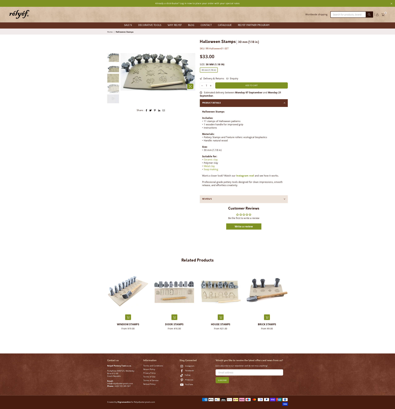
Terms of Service (151, 380)
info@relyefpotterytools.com (120, 383)
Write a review (244, 226)
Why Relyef (175, 25)
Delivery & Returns (213, 78)
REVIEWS (207, 199)
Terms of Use (149, 376)
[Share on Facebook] (146, 110)
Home (110, 32)
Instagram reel (245, 175)
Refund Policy (149, 384)
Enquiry (233, 78)
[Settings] (377, 14)
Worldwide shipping (316, 14)
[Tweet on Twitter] (150, 110)
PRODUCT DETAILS (211, 103)
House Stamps (220, 324)
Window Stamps (128, 324)
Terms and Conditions (153, 365)
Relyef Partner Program (254, 25)
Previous (123, 72)
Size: (212, 64)
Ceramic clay (211, 159)
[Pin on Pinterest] (155, 110)
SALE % (128, 25)
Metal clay (209, 166)
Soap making (211, 169)
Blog (191, 25)
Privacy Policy (149, 373)
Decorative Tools (149, 25)
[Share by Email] (163, 110)
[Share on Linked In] (159, 110)
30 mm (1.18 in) (209, 70)
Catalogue (225, 25)
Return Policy (149, 369)
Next (192, 72)
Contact (206, 25)
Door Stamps (174, 324)
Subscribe (222, 380)
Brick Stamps (267, 324)
